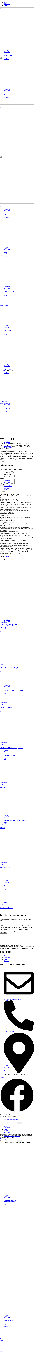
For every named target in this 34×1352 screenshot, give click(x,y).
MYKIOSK (8, 486)
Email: (2, 478)
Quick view (7, 752)
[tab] (19, 488)
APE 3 (2, 828)
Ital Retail (6, 450)
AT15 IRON (8, 1321)
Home (2, 370)
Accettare (2, 1139)
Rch (5, 1204)
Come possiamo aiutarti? (7, 483)
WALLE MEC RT (10, 625)
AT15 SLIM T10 (10, 1201)
